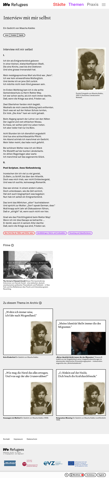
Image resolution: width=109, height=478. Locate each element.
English (101, 475)
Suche (66, 475)
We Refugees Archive (15, 5)
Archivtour (91, 475)
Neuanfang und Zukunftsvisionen (80, 233)
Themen (76, 4)
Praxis (92, 4)
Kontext (13, 35)
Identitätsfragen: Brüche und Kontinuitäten (51, 233)
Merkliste (78, 475)
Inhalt (7, 35)
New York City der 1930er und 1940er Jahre (19, 233)
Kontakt (6, 439)
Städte (59, 4)
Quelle (21, 35)
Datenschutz (32, 439)
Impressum (18, 439)
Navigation (104, 5)
